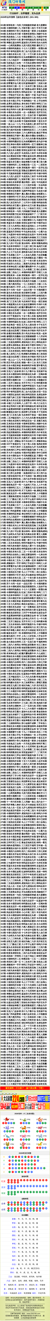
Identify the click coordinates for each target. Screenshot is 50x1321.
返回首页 (45, 3)
